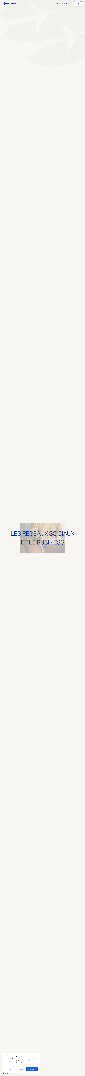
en (69, 3)
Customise (11, 1069)
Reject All (21, 1069)
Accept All (32, 1069)
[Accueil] (9, 4)
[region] (21, 1063)
